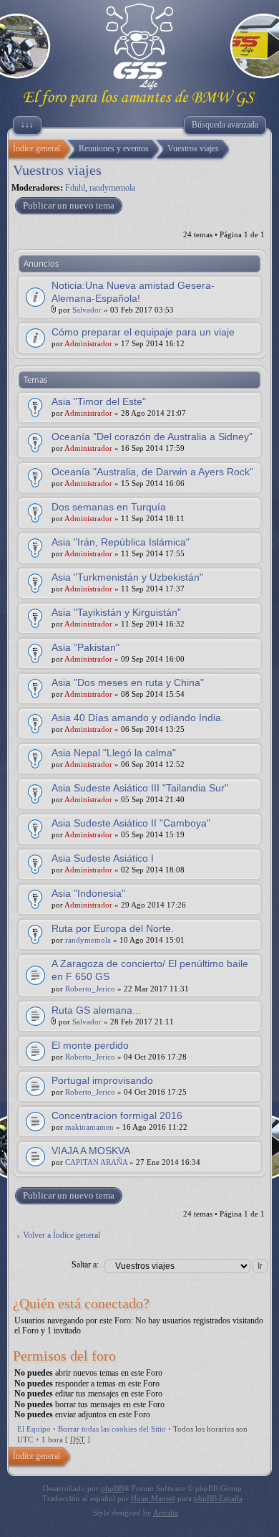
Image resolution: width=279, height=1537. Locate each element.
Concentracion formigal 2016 (117, 1115)
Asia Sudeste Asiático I (103, 858)
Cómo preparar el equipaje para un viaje (143, 332)
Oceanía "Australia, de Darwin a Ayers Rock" (152, 471)
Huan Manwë (153, 1498)
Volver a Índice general (61, 1235)
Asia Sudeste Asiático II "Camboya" (131, 823)
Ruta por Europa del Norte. (113, 928)
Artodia (165, 1512)
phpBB (112, 1488)
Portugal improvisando (102, 1080)
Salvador (87, 309)
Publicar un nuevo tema (68, 205)
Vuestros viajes (57, 170)
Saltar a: (85, 1265)
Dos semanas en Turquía (109, 507)
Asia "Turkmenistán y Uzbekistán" (127, 577)
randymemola (112, 188)
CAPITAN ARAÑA (96, 1162)
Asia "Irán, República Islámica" (121, 542)
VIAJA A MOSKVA (91, 1150)
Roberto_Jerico (90, 988)
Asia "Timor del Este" (99, 401)
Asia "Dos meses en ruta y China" (128, 682)
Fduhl (75, 188)
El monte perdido (90, 1045)
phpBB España (218, 1498)
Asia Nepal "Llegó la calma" (114, 752)
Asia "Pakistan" (85, 647)
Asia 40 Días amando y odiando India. (138, 717)
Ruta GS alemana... (96, 1010)
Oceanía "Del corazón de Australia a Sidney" (152, 436)
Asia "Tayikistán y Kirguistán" (116, 612)
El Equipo (34, 1428)
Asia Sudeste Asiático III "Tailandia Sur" (140, 788)
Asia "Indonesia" (88, 893)
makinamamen (89, 1127)
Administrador (88, 343)
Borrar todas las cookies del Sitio (112, 1428)
